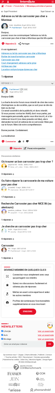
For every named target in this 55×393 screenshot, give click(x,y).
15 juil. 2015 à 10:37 (29, 28)
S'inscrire (27, 311)
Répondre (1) (10, 44)
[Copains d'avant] (14, 384)
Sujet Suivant (46, 11)
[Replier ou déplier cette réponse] (52, 83)
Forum (9, 6)
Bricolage (7, 339)
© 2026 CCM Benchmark (27, 362)
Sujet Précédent (10, 11)
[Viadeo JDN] (41, 384)
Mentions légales (35, 360)
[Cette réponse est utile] (19, 141)
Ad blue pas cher (8, 66)
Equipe (21, 355)
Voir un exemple (46, 331)
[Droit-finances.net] (41, 379)
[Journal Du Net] (14, 379)
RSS (20, 357)
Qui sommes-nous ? (10, 355)
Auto (5, 335)
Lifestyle (7, 331)
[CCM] (41, 373)
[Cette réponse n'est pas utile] (27, 141)
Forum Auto (19, 6)
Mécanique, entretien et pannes (39, 6)
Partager (26, 44)
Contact (49, 355)
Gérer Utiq (24, 360)
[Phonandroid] (41, 390)
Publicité (41, 355)
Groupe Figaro (47, 360)
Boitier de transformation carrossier (18, 56)
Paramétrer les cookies (11, 360)
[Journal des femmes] (14, 373)
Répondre (17, 148)
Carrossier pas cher (10, 60)
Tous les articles (11, 357)
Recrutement (28, 357)
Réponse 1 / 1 (7, 83)
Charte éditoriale (31, 355)
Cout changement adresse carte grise (18, 63)
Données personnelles (42, 357)
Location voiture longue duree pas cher (19, 69)
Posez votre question (36, 148)
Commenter (10, 141)
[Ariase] (14, 389)
